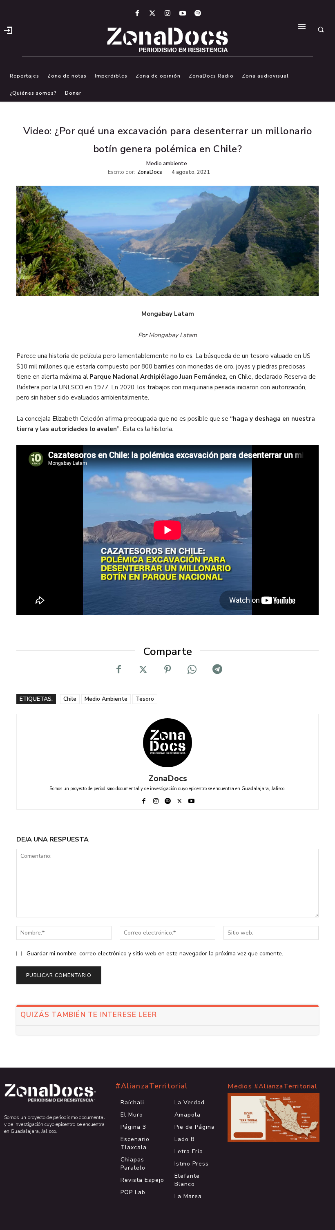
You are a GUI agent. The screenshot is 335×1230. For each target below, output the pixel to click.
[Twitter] (152, 13)
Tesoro (145, 699)
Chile (69, 699)
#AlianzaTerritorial (152, 1086)
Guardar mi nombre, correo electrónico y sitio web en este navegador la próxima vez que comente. (155, 953)
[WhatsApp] (192, 669)
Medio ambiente (166, 163)
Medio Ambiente (106, 699)
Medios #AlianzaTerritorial (272, 1086)
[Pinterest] (167, 669)
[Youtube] (182, 13)
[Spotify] (197, 13)
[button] (320, 29)
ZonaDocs (149, 172)
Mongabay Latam (173, 335)
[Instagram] (167, 13)
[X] (143, 669)
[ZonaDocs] (167, 742)
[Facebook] (137, 13)
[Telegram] (216, 669)
